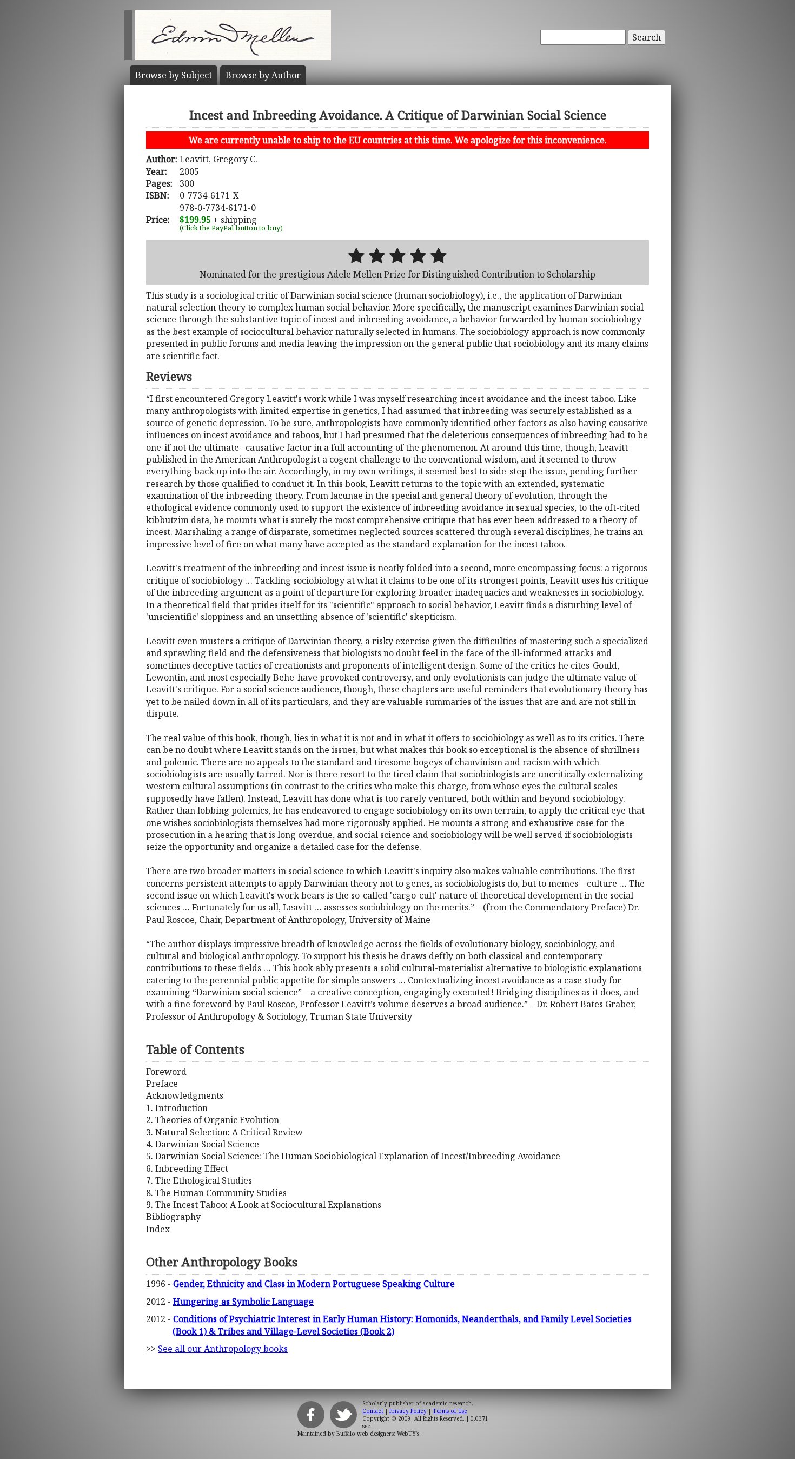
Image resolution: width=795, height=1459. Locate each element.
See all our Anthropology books (223, 1349)
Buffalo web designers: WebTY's (377, 1433)
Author (263, 75)
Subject (173, 75)
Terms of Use (450, 1411)
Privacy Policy (408, 1411)
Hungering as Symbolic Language (243, 1302)
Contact (372, 1411)
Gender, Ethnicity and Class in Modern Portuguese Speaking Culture (314, 1284)
